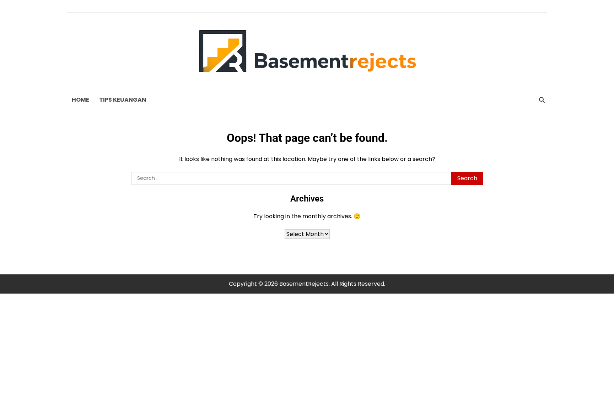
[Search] (542, 100)
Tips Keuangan (122, 100)
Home (80, 100)
